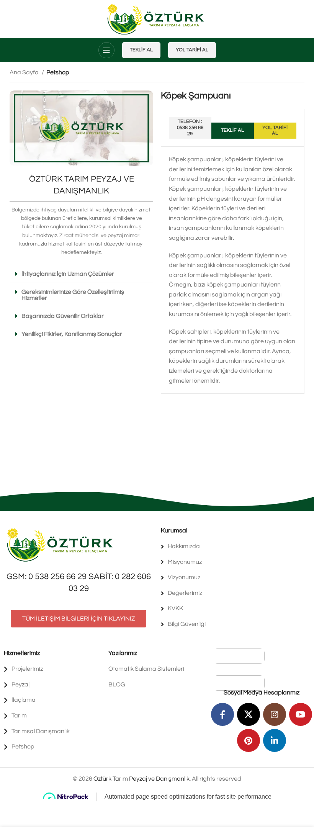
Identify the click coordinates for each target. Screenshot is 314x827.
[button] (81, 274)
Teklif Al (141, 49)
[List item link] (235, 547)
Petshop (57, 72)
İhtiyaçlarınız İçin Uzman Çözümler (67, 274)
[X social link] (248, 714)
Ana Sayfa (25, 72)
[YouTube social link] (300, 714)
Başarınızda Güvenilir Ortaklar (62, 316)
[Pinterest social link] (248, 740)
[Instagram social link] (274, 714)
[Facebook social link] (222, 714)
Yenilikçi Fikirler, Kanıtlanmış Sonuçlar (71, 334)
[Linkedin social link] (274, 740)
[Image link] (61, 544)
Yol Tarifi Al (192, 49)
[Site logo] (157, 19)
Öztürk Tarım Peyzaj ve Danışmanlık (141, 779)
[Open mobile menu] (106, 50)
